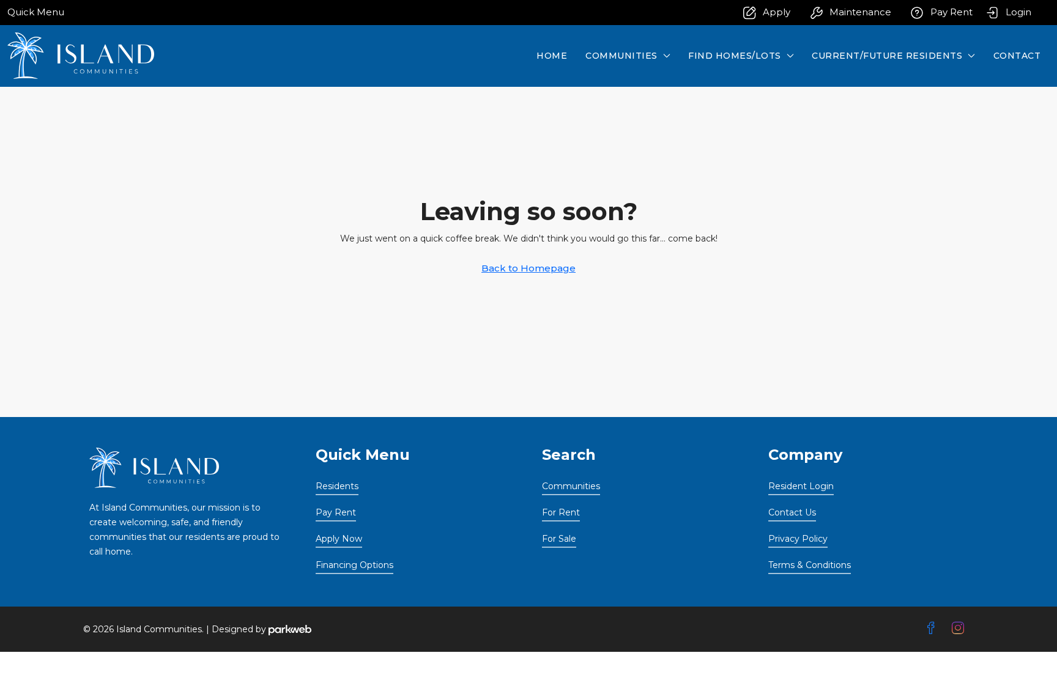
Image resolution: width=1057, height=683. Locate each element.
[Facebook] (933, 628)
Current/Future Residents (887, 55)
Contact (1017, 55)
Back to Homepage (528, 268)
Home (551, 55)
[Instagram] (960, 628)
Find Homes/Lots (734, 55)
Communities (621, 55)
